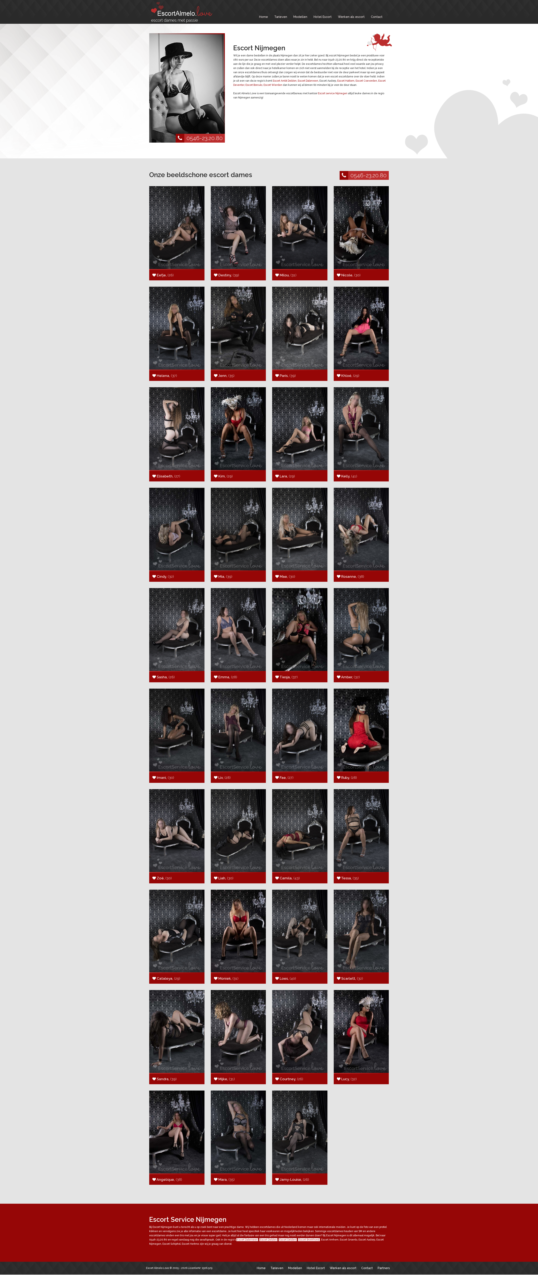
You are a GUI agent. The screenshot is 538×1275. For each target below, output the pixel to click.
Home (263, 17)
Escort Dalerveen (308, 80)
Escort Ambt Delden (285, 80)
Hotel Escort (323, 17)
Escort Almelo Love (157, 1268)
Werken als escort (351, 17)
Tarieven (280, 17)
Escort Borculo (253, 84)
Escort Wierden (273, 84)
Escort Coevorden (366, 80)
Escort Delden (268, 1239)
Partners (384, 1268)
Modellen (300, 17)
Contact (376, 17)
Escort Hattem (345, 80)
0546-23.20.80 (204, 138)
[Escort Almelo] (180, 12)
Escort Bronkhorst (309, 1239)
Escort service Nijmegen (332, 93)
